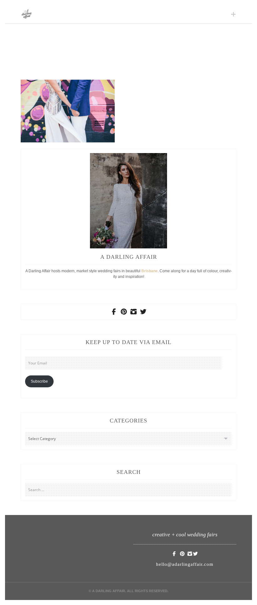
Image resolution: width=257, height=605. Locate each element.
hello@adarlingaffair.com (184, 564)
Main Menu (233, 14)
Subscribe (39, 381)
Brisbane (149, 271)
